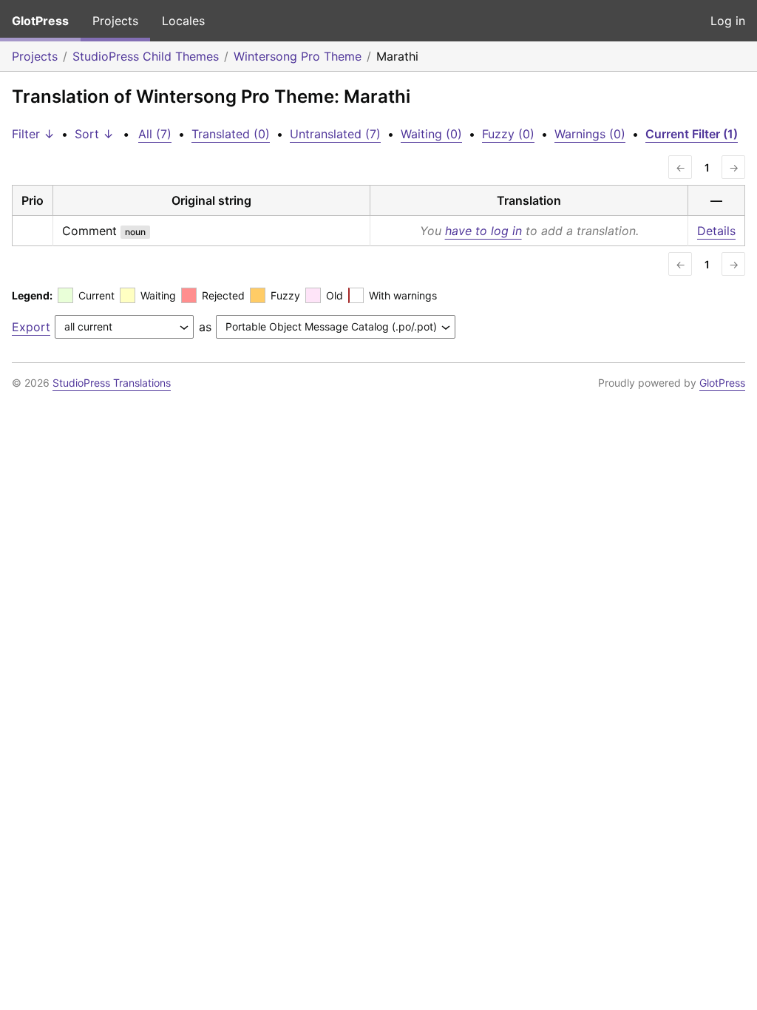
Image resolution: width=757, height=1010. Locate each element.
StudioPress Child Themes (145, 56)
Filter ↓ (33, 133)
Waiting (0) (431, 133)
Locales (183, 20)
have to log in (483, 230)
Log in (727, 20)
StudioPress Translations (111, 382)
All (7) (155, 133)
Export (31, 326)
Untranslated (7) (335, 133)
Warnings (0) (589, 133)
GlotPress (40, 20)
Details (716, 230)
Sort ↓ (94, 133)
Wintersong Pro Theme (297, 56)
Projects (115, 20)
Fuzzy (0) (508, 133)
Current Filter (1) (691, 133)
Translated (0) (230, 133)
